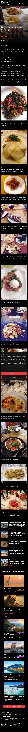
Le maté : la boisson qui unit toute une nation (17, 542)
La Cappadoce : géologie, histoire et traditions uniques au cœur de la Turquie (17, 533)
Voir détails (21, 589)
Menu (23, 3)
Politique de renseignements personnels (11, 714)
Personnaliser (13, 377)
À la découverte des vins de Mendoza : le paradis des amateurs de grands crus (17, 552)
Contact (9, 716)
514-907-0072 (20, 3)
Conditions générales (6, 712)
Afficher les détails (20, 370)
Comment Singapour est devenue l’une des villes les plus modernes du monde (17, 561)
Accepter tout (14, 373)
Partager (5, 40)
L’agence (3, 716)
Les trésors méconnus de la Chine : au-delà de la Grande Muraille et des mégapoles (17, 524)
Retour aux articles (9, 21)
